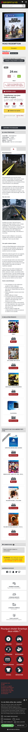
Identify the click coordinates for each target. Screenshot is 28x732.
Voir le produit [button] (14, 368)
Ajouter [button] (14, 341)
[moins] (9, 76)
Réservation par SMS (7, 689)
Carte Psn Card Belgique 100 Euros (13, 448)
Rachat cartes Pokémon (8, 687)
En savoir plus (22, 713)
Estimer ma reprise (15, 110)
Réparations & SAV (6, 692)
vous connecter (8, 560)
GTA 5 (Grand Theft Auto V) (13, 360)
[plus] (19, 76)
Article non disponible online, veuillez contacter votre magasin (14, 84)
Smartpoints (5, 693)
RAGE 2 (13, 334)
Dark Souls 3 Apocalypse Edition (13, 387)
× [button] (26, 700)
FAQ (3, 684)
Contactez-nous (6, 683)
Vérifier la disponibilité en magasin (15, 60)
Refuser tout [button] (20, 725)
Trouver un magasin (7, 686)
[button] (14, 729)
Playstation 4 (13, 413)
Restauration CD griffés (7, 690)
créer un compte (18, 560)
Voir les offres (20, 115)
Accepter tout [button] (7, 725)
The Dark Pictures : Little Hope (13, 500)
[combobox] (24, 700)
